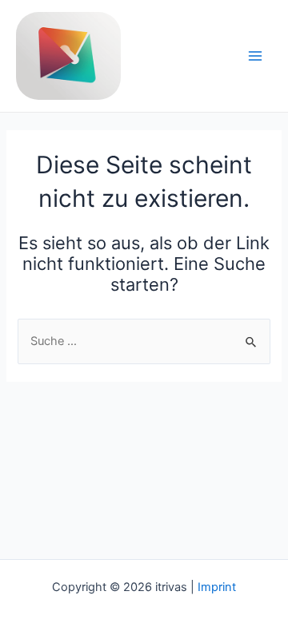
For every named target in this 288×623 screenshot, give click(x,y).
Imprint (217, 587)
